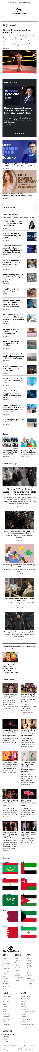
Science (5, 978)
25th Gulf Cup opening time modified (16, 31)
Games (4, 999)
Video (23, 1014)
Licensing (24, 1027)
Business (5, 973)
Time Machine (25, 1019)
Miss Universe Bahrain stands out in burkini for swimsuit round (28, 803)
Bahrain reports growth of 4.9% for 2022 (13, 421)
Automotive (6, 996)
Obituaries (5, 983)
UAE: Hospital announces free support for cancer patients (19, 599)
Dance (29, 973)
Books (29, 963)
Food (4, 1004)
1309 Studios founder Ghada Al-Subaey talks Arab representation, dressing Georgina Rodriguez (28, 767)
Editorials (17, 965)
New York (5, 971)
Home (4, 958)
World (4, 961)
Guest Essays (19, 968)
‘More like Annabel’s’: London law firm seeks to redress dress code (10, 803)
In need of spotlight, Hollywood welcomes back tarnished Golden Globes (10, 835)
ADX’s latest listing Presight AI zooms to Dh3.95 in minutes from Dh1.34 (11, 394)
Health (4, 1006)
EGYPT (9, 3)
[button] (16, 133)
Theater (29, 986)
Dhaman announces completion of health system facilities (9, 452)
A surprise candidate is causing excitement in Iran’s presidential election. (11, 263)
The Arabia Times (22, 1046)
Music (29, 978)
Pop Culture (31, 980)
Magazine (5, 1014)
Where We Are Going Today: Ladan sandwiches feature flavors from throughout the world (10, 668)
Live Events (24, 1009)
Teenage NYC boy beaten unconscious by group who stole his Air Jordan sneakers (19, 492)
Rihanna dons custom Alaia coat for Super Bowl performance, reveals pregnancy (10, 733)
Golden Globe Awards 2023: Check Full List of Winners (28, 834)
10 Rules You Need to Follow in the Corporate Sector (11, 235)
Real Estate (6, 1019)
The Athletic (25, 999)
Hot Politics (6, 968)
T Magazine (6, 1024)
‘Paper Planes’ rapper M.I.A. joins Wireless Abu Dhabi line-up (10, 764)
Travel (4, 1027)
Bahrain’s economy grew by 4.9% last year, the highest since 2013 (12, 368)
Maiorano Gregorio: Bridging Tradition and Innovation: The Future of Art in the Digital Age (18, 110)
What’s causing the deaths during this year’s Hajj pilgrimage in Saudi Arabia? (13, 278)
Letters (17, 970)
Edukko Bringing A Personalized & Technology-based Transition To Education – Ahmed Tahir (19, 165)
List (28, 970)
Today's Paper (6, 986)
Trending (5, 989)
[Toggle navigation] (5, 19)
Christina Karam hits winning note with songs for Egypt (9, 696)
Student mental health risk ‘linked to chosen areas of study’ (28, 452)
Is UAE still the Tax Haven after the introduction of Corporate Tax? (12, 223)
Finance (17, 980)
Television (30, 983)
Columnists (18, 963)
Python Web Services (28, 1050)
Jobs (4, 1009)
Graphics (24, 1016)
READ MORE (6, 49)
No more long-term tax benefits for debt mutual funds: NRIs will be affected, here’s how (12, 303)
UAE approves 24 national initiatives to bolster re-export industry (12, 331)
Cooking (23, 1004)
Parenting (5, 1016)
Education (5, 1001)
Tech (4, 976)
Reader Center (25, 996)
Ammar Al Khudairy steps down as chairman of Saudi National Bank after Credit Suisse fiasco (13, 408)
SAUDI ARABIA (26, 3)
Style (4, 1022)
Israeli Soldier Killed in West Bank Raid (11, 290)
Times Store (25, 1022)
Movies (29, 975)
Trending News (7, 966)
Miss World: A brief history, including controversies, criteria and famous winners (28, 698)
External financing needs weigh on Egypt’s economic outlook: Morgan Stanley (13, 356)
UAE (19, 3)
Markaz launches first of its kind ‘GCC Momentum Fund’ (12, 380)
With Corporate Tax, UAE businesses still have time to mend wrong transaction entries (13, 318)
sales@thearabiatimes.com (11, 1042)
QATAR (15, 3)
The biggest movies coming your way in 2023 (19, 632)
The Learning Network (28, 1011)
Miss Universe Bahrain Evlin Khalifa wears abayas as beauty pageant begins (19, 532)
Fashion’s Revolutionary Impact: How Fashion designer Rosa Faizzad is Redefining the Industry (12, 249)
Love (4, 1011)
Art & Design (31, 961)
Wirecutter (24, 1001)
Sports (4, 981)
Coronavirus (6, 963)
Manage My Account (28, 1024)
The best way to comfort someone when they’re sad (19, 566)
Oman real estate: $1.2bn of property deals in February (12, 343)
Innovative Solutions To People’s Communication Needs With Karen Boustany (18, 194)
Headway (24, 1006)
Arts (28, 958)
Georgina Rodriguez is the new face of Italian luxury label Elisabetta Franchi (28, 733)
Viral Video (18, 977)
